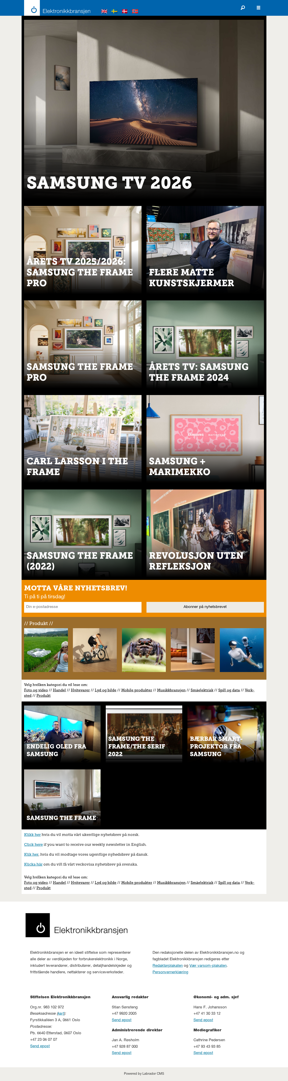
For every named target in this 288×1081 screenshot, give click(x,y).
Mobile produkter (136, 690)
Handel (59, 690)
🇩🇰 (125, 12)
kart (61, 1014)
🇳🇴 (135, 12)
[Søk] (243, 8)
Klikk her (32, 834)
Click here (33, 844)
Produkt (43, 695)
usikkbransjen (173, 690)
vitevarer (82, 690)
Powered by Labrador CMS (144, 1074)
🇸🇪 (114, 12)
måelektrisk (203, 690)
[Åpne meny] (258, 7)
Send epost (40, 1046)
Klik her (31, 854)
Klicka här (33, 864)
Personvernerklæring (170, 972)
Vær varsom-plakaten (208, 966)
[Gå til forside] (56, 8)
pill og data (230, 690)
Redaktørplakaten (168, 966)
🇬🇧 (104, 12)
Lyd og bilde (105, 690)
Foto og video (36, 690)
